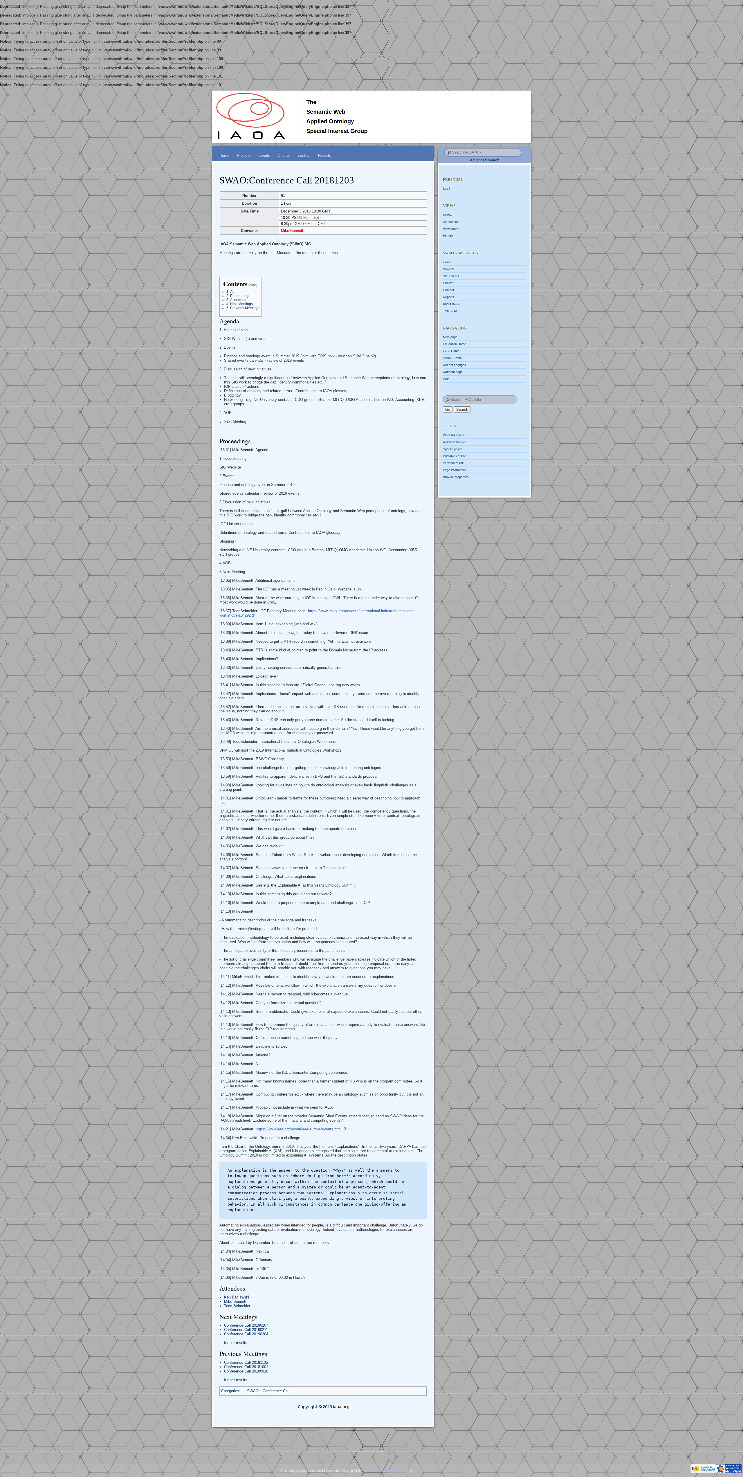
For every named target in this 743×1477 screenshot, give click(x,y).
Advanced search (484, 160)
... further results (233, 1343)
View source (451, 228)
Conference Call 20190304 (246, 1334)
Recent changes (454, 365)
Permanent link (453, 463)
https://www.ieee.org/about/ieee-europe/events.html (299, 1129)
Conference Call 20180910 (246, 1371)
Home (224, 155)
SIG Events (451, 276)
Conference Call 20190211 (246, 1330)
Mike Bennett (292, 230)
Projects (244, 155)
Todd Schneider (237, 1306)
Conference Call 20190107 (246, 1325)
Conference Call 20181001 (246, 1367)
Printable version (454, 456)
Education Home (454, 344)
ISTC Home (451, 351)
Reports (324, 155)
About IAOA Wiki (398, 1470)
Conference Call (276, 1391)
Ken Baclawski (236, 1297)
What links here (454, 435)
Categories (230, 1391)
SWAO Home (452, 358)
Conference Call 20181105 (246, 1362)
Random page (453, 372)
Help (446, 379)
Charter (284, 155)
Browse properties (456, 477)
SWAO (253, 1391)
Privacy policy (375, 1470)
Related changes (455, 442)
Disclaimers (421, 1470)
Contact (304, 155)
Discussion (451, 222)
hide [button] (252, 285)
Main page (450, 337)
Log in (447, 188)
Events (264, 155)
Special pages (453, 449)
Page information (454, 470)
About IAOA (451, 304)
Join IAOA (450, 311)
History (448, 235)
